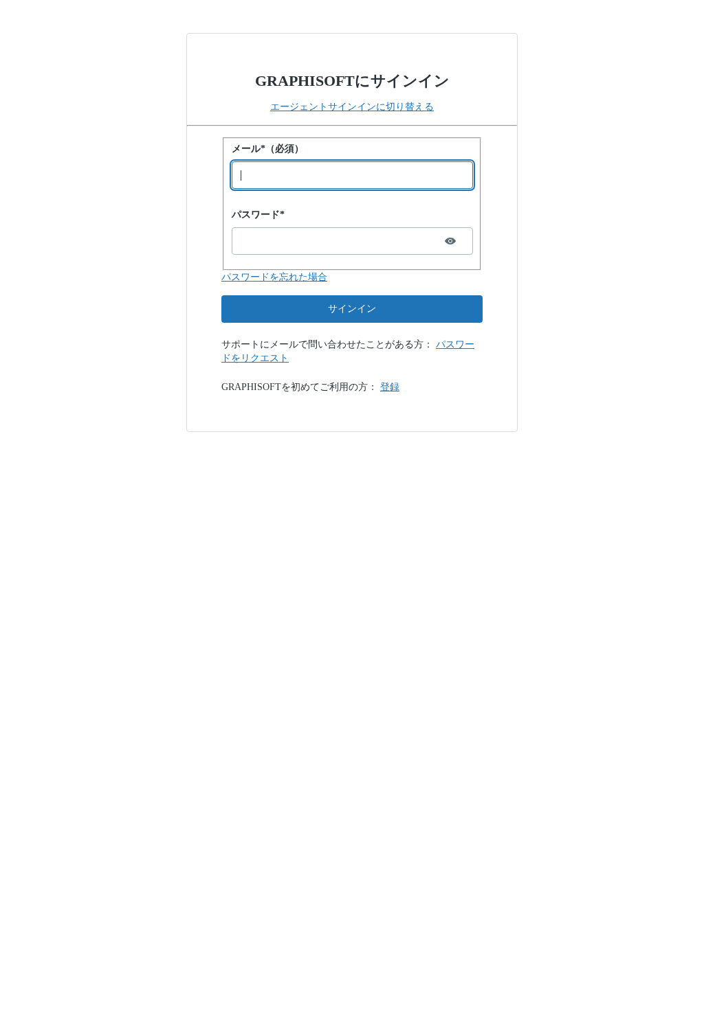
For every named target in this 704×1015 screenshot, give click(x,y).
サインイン (352, 309)
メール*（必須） (268, 149)
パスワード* (258, 214)
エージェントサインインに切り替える (352, 107)
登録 (389, 387)
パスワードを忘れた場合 (274, 277)
